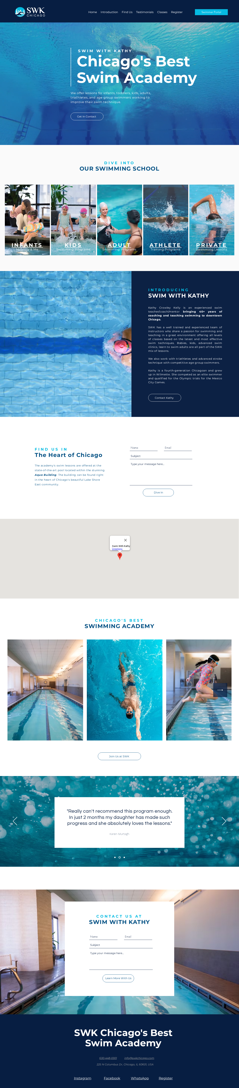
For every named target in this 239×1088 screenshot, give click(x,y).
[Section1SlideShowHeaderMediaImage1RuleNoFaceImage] (115, 857)
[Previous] (15, 821)
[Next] (224, 821)
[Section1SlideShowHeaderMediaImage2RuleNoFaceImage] (120, 857)
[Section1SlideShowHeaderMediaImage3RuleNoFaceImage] (124, 857)
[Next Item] (220, 690)
